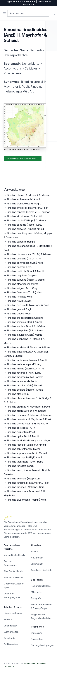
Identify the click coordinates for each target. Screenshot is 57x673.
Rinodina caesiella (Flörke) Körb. (24, 224)
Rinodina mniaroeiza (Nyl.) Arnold (25, 377)
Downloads (9, 638)
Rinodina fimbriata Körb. (20, 296)
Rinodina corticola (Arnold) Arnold (25, 271)
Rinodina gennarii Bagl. (19, 309)
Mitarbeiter (36, 592)
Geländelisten (10, 625)
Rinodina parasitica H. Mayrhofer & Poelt (29, 419)
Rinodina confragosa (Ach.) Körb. (25, 262)
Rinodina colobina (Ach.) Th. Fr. (24, 258)
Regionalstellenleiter (41, 586)
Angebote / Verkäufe (41, 570)
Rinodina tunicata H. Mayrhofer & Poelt (28, 482)
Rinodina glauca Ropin (19, 313)
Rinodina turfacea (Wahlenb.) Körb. (26, 487)
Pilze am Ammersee (13, 577)
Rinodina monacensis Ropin (22, 381)
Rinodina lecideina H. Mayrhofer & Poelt (28, 347)
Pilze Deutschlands (13, 571)
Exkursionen (37, 564)
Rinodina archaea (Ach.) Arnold (24, 199)
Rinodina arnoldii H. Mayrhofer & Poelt (27, 207)
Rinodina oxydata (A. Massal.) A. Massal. (29, 415)
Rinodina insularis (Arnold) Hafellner (26, 326)
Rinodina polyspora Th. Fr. (21, 427)
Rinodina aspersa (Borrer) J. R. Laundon (28, 212)
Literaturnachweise (13, 613)
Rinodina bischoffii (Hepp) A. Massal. (27, 220)
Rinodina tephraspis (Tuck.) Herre (25, 461)
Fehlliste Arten (11, 644)
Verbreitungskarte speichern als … (22, 158)
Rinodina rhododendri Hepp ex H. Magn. (28, 440)
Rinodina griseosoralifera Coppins (25, 317)
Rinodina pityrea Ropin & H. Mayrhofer (27, 423)
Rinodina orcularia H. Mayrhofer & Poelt (28, 406)
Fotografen (36, 598)
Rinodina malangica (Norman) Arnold (27, 360)
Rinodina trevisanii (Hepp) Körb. (24, 478)
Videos (34, 551)
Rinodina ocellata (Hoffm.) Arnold (25, 389)
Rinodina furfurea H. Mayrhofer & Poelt (28, 305)
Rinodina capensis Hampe (21, 241)
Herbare (8, 619)
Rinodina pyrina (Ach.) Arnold (23, 436)
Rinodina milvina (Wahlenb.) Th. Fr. (25, 368)
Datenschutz (37, 639)
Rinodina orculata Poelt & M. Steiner (26, 410)
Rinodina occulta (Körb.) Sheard (24, 385)
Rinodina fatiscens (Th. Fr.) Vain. (24, 292)
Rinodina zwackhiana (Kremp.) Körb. (27, 499)
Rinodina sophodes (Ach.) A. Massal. (27, 453)
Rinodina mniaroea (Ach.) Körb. (24, 372)
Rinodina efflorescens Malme (22, 283)
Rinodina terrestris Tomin (20, 465)
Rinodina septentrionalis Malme (23, 448)
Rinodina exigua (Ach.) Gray (22, 288)
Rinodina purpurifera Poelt (21, 432)
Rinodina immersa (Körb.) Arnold (24, 322)
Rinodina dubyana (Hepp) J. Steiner (26, 279)
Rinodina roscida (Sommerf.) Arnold (26, 444)
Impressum (36, 633)
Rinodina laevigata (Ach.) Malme (24, 334)
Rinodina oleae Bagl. (18, 393)
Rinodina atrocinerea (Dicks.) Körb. (26, 216)
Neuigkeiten (37, 557)
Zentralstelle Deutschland (35, 663)
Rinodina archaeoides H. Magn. (24, 203)
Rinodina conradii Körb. (19, 267)
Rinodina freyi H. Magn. (19, 300)
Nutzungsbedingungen (42, 645)
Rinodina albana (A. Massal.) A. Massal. (28, 195)
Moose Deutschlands (14, 555)
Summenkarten (11, 632)
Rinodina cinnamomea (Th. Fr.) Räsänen (29, 254)
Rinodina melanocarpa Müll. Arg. (24, 364)
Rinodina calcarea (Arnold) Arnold (25, 228)
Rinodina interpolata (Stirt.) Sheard (25, 330)
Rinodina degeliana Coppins (22, 275)
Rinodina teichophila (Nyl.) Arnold (25, 457)
